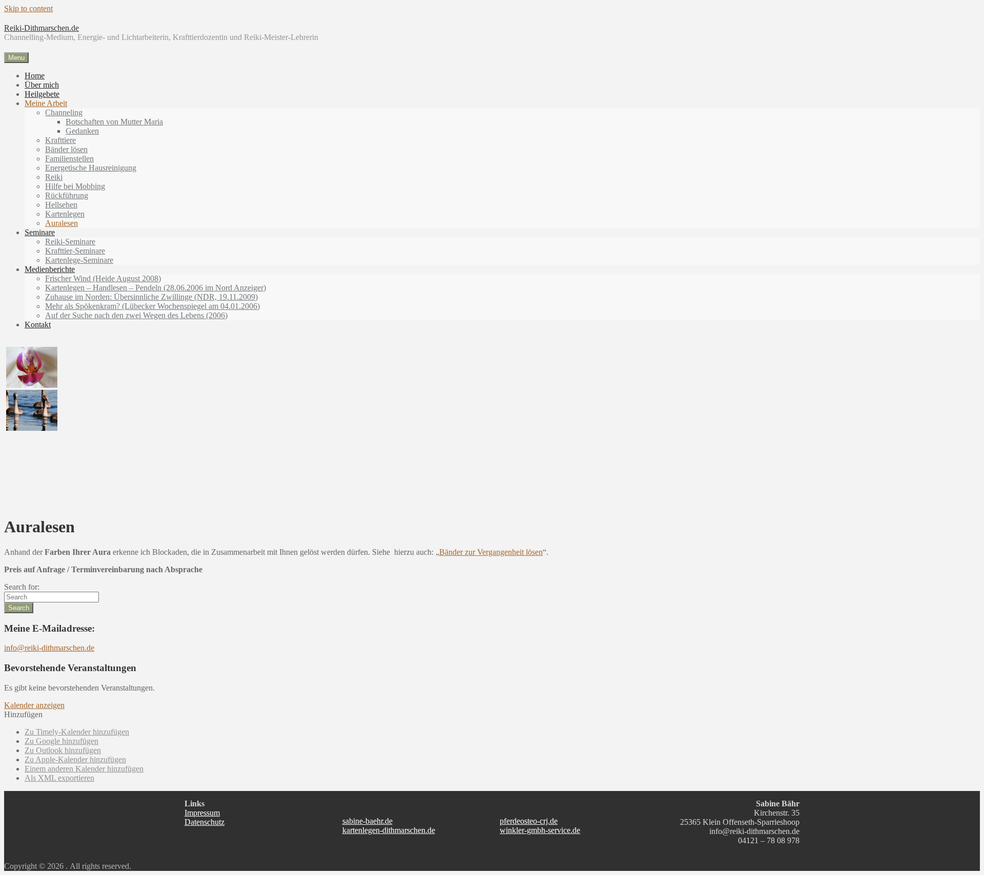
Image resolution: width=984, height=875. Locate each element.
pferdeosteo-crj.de (529, 821)
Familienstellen (69, 158)
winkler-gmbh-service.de (540, 830)
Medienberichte (50, 269)
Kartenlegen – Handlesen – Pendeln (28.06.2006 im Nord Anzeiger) (155, 287)
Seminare (40, 232)
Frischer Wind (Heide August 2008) (103, 278)
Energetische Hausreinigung (90, 167)
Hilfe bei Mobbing (75, 186)
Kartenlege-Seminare (79, 260)
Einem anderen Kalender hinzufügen (84, 768)
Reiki (54, 177)
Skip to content (28, 8)
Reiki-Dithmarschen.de (41, 28)
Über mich (42, 84)
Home (35, 75)
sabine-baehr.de (367, 821)
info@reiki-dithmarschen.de (49, 647)
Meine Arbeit (46, 103)
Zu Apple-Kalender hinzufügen (75, 759)
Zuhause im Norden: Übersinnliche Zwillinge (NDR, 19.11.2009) (151, 297)
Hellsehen (61, 204)
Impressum (202, 812)
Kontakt (38, 324)
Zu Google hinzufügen (61, 741)
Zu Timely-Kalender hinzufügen (77, 731)
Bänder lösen (66, 149)
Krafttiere (60, 140)
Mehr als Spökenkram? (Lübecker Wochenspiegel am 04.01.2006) (152, 306)
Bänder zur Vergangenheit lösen (491, 552)
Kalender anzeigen (34, 705)
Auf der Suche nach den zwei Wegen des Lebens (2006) (136, 315)
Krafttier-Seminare (75, 250)
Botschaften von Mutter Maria (114, 121)
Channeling (64, 112)
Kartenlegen (65, 214)
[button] (23, 714)
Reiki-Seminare (70, 241)
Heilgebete (42, 94)
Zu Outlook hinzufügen (63, 750)
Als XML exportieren (59, 778)
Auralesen (61, 223)
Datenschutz (204, 822)
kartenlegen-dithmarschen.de (388, 830)
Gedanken (82, 131)
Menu (16, 57)
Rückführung (66, 195)
